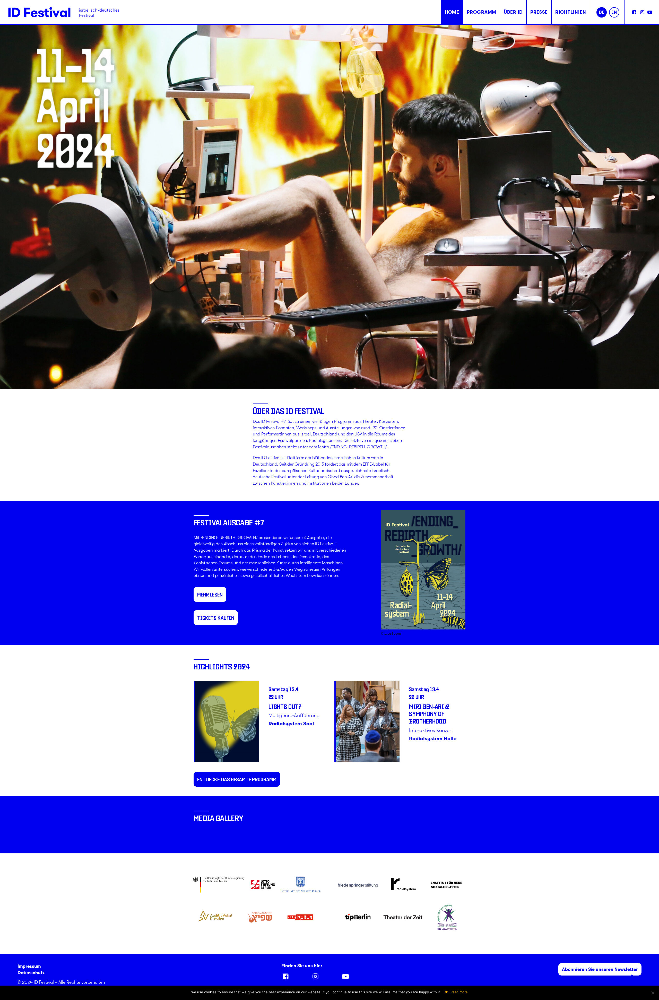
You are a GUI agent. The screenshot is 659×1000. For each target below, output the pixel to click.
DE (601, 12)
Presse (539, 12)
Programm (481, 12)
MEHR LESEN (210, 594)
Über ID (513, 12)
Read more (459, 992)
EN (614, 12)
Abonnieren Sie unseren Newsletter (600, 969)
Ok (446, 992)
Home (452, 12)
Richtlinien (570, 12)
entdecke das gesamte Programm (236, 779)
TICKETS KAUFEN (215, 618)
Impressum (29, 966)
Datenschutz (31, 972)
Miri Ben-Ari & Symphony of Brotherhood (288, 714)
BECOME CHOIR (427, 706)
